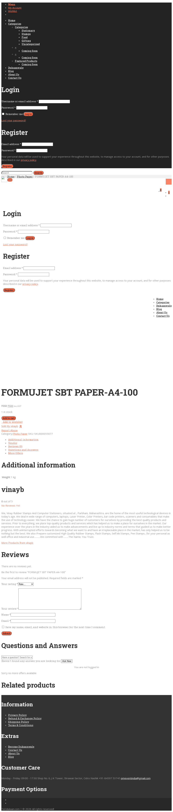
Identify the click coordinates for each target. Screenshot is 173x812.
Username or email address (19, 101)
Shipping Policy (18, 721)
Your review (9, 608)
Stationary (28, 30)
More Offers (15, 453)
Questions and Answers (23, 449)
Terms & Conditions (20, 725)
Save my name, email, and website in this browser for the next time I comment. (55, 627)
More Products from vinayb (17, 542)
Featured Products (26, 61)
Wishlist (12, 11)
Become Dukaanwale (21, 746)
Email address (11, 144)
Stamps (26, 34)
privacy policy (28, 160)
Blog (11, 71)
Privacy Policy (17, 715)
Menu (11, 4)
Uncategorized (31, 44)
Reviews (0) (15, 446)
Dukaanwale (15, 67)
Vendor (12, 443)
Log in (28, 114)
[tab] (90, 439)
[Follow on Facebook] (9, 799)
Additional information (23, 439)
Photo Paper (25, 176)
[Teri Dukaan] (4, 179)
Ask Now (66, 661)
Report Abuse (9, 430)
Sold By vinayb (9, 426)
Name (6, 614)
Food (25, 37)
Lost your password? (13, 120)
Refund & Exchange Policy (25, 718)
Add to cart (9, 418)
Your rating (9, 584)
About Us (13, 74)
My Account (14, 7)
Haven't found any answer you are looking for (30, 661)
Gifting (26, 40)
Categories (14, 23)
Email (6, 620)
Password (8, 107)
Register (7, 166)
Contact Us (14, 77)
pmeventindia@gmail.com (136, 778)
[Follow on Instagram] (9, 803)
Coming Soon (30, 50)
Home (11, 20)
